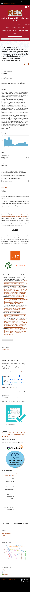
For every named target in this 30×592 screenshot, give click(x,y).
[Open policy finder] (15, 255)
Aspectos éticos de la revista (9, 30)
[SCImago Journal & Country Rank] (10, 473)
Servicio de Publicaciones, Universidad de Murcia (14, 210)
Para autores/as (5, 351)
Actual (7, 27)
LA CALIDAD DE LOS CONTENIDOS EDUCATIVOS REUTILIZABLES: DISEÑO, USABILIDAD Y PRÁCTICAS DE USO (15, 321)
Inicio (2, 43)
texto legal (23, 216)
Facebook (11, 579)
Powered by (7, 475)
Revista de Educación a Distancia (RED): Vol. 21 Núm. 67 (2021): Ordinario (15, 316)
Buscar (15, 38)
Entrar (28, 1)
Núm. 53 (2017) (14, 43)
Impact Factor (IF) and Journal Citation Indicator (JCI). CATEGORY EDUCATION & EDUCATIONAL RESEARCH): (14, 434)
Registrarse (22, 1)
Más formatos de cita (7, 181)
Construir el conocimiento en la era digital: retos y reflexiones (16, 282)
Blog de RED (4, 579)
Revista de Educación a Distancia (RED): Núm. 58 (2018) (14, 303)
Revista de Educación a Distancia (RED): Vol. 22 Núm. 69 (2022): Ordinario (15, 284)
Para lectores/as (5, 349)
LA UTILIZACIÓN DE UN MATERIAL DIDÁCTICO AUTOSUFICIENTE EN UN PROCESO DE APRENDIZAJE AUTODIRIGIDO (16, 289)
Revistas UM (15, 1)
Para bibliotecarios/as (7, 354)
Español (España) (6, 533)
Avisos (15, 33)
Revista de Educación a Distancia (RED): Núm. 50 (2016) (14, 310)
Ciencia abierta (23, 30)
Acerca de (20, 27)
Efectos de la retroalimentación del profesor (15, 314)
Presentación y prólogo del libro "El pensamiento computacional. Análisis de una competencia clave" (15, 330)
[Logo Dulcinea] (15, 265)
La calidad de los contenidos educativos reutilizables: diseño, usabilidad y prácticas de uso (15, 308)
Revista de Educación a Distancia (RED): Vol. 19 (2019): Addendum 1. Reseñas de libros (15, 333)
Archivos (14, 27)
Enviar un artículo (7, 340)
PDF (27, 64)
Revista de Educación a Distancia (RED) (15, 19)
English (4, 535)
